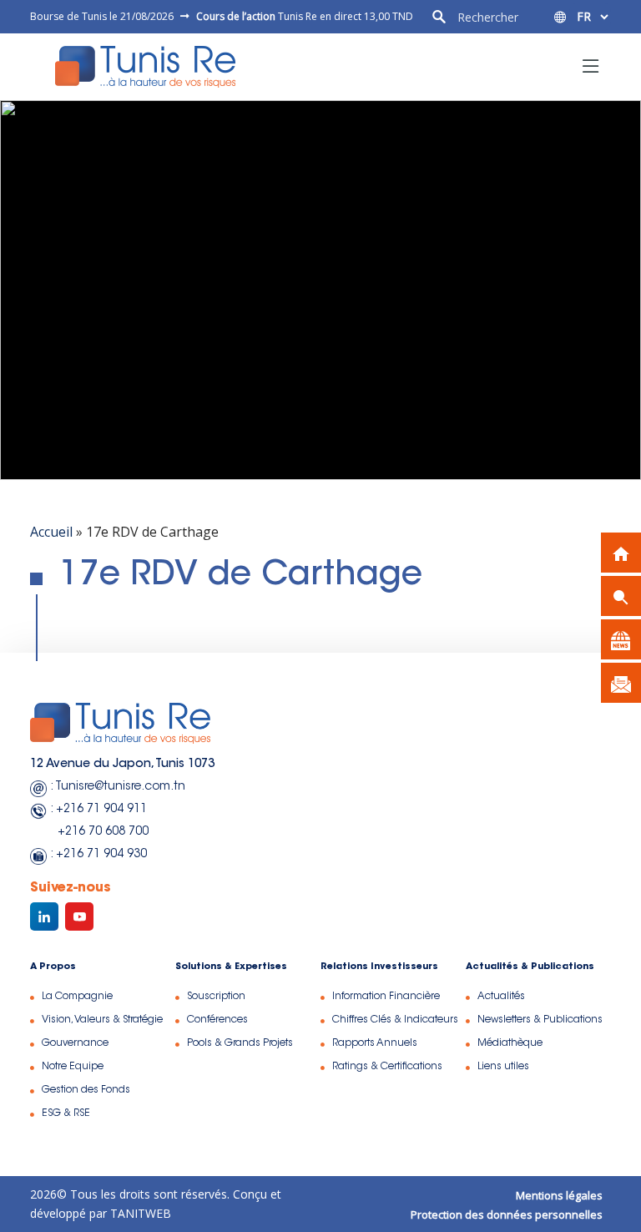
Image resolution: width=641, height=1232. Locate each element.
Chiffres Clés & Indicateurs (395, 1020)
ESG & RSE (66, 1113)
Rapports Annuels (374, 1043)
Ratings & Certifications (387, 1067)
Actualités (501, 997)
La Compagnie (77, 997)
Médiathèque (510, 1043)
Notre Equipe (72, 1067)
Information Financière (386, 997)
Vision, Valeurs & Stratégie (102, 1020)
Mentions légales (559, 1195)
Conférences (217, 1020)
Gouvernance (75, 1043)
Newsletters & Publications (540, 1020)
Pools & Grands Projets (240, 1043)
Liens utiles (503, 1067)
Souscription (216, 997)
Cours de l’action (235, 16)
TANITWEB (139, 1213)
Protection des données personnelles (507, 1214)
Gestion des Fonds (86, 1090)
